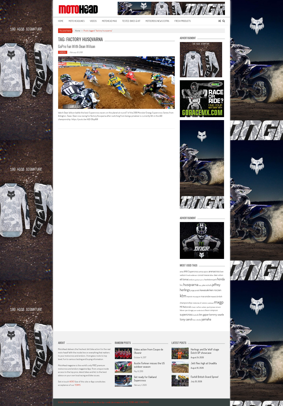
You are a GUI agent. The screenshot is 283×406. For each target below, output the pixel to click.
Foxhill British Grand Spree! (204, 376)
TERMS (78, 385)
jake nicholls (207, 285)
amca (201, 271)
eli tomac (184, 279)
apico (206, 271)
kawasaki (204, 290)
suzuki (196, 314)
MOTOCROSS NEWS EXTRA (157, 20)
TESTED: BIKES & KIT (131, 20)
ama (181, 271)
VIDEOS (93, 20)
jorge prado (194, 290)
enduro (192, 279)
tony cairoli (186, 319)
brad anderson (191, 275)
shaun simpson (211, 310)
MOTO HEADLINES (77, 20)
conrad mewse (203, 275)
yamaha (206, 319)
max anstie (205, 296)
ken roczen (215, 290)
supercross (186, 314)
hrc (181, 285)
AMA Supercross (191, 271)
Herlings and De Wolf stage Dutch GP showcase (205, 351)
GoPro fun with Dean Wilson (76, 46)
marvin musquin (193, 296)
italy (200, 285)
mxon (194, 307)
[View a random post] (219, 21)
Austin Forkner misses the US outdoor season (149, 365)
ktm (183, 295)
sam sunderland (199, 310)
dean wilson (218, 275)
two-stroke (197, 319)
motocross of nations (199, 303)
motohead (210, 303)
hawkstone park (210, 279)
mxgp (218, 302)
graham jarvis (199, 280)
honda (221, 279)
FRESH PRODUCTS (183, 20)
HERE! (71, 381)
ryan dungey (189, 310)
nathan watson (201, 307)
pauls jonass (211, 307)
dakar (211, 275)
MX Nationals (185, 306)
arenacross (214, 271)
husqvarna (190, 284)
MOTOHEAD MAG (109, 20)
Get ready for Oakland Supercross (145, 378)
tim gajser (204, 314)
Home (60, 20)
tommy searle (216, 314)
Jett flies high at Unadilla (204, 363)
